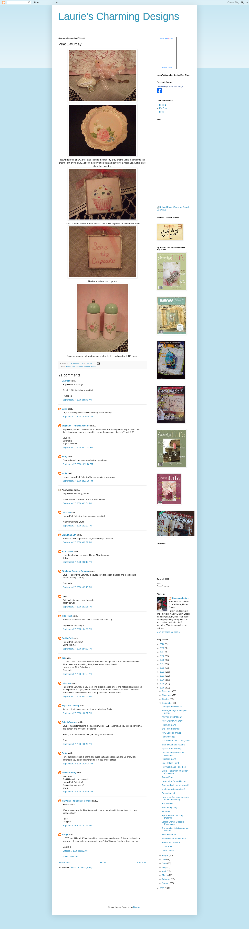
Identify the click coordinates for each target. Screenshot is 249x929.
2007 (162, 888)
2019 (162, 648)
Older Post (141, 862)
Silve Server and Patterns (173, 745)
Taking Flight (167, 777)
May (164, 867)
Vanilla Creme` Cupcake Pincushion (173, 823)
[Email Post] (98, 363)
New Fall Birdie (169, 834)
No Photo (166, 811)
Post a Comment (70, 856)
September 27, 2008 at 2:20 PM (77, 526)
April (164, 871)
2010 (162, 680)
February (166, 879)
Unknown (66, 512)
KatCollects (67, 551)
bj (63, 596)
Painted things (168, 737)
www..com (166, 38)
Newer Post (64, 862)
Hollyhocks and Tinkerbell (174, 767)
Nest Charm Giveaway (172, 721)
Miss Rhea (67, 616)
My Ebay (163, 108)
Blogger (136, 907)
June (164, 863)
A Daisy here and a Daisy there (176, 741)
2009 (162, 684)
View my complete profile (168, 632)
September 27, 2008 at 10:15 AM (78, 416)
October (166, 699)
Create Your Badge (175, 86)
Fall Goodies (167, 803)
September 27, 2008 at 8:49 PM (77, 744)
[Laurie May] (159, 93)
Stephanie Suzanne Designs (75, 571)
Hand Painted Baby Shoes (174, 838)
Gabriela (66, 381)
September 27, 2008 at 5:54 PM (77, 696)
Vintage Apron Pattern (172, 706)
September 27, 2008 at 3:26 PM (77, 607)
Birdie (68, 366)
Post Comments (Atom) (81, 867)
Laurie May (161, 86)
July (164, 859)
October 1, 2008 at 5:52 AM (75, 851)
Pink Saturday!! (169, 725)
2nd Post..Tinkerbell (171, 729)
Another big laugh (170, 807)
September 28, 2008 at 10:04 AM (78, 764)
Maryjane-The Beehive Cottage (77, 801)
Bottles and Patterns (171, 842)
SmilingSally (68, 638)
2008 (162, 688)
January (166, 883)
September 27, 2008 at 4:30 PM (77, 629)
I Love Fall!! (167, 846)
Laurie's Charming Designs (118, 16)
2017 (162, 652)
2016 (162, 656)
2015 (162, 660)
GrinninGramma (69, 722)
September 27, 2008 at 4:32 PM (77, 649)
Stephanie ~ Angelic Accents (76, 426)
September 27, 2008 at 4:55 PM (77, 674)
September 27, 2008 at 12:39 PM (78, 481)
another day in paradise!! (173, 789)
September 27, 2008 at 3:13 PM (77, 587)
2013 (162, 668)
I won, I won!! (168, 850)
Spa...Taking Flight (170, 763)
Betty (64, 456)
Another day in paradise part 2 (176, 785)
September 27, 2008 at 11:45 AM (78, 447)
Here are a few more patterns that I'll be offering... (175, 798)
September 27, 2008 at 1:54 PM (77, 503)
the (63, 658)
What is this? (166, 67)
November (167, 695)
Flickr (161, 112)
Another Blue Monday (172, 717)
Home (103, 862)
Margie (65, 834)
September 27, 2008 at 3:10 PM (77, 562)
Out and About (168, 793)
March (165, 875)
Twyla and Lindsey (70, 705)
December (167, 691)
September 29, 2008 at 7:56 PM (77, 825)
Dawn (64, 409)
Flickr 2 (162, 105)
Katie (64, 473)
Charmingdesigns (180, 598)
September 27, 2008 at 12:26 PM (78, 464)
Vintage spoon (90, 366)
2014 (162, 664)
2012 (162, 672)
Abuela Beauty (69, 773)
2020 (162, 644)
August (165, 855)
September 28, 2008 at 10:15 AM (78, 792)
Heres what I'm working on (174, 781)
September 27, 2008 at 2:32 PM (77, 542)
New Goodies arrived (171, 733)
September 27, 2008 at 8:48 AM (77, 400)
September (167, 703)
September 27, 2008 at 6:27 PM (77, 713)
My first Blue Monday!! (172, 748)
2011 (162, 676)
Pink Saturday (77, 366)
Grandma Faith (69, 535)
